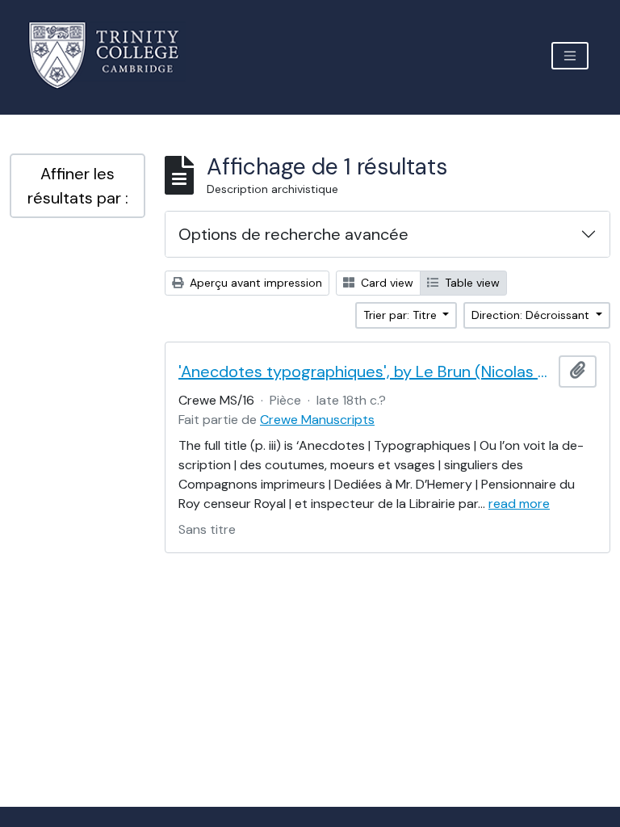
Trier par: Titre (401, 315)
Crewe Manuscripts (317, 419)
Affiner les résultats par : (77, 185)
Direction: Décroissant (532, 315)
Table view (471, 282)
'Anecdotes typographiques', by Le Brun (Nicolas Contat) (365, 371)
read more (519, 503)
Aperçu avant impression (254, 282)
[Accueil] (113, 55)
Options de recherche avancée (293, 234)
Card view (385, 282)
